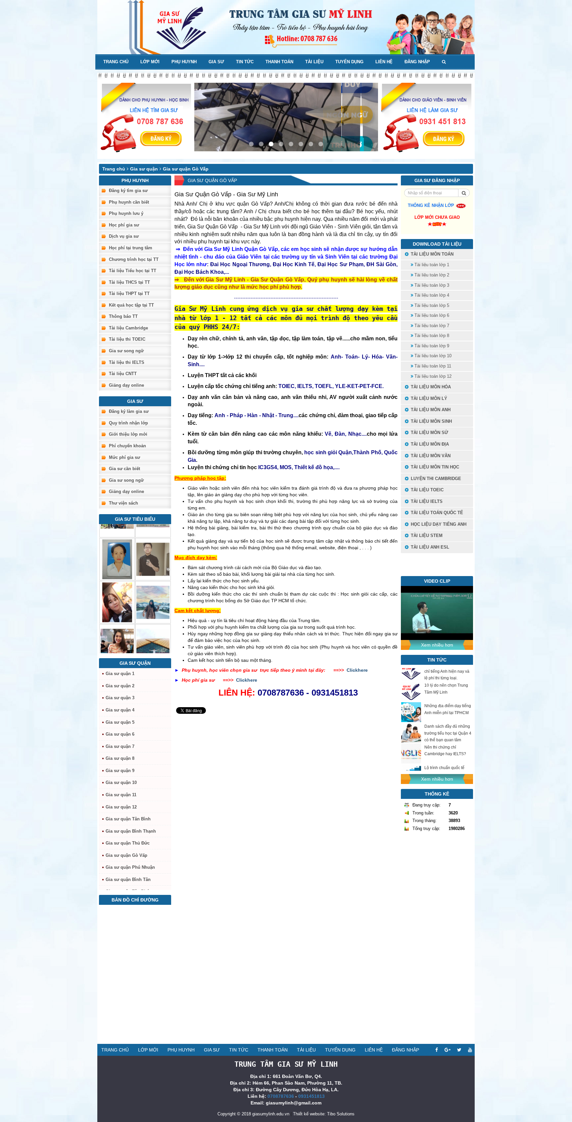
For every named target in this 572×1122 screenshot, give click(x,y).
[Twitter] (459, 1050)
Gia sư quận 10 (121, 782)
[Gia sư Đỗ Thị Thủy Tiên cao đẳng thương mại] (117, 588)
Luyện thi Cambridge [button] (435, 478)
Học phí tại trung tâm (130, 247)
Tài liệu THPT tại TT (129, 293)
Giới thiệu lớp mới (128, 434)
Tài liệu (314, 61)
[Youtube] (470, 1050)
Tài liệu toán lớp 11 (432, 366)
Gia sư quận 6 (120, 734)
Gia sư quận (144, 168)
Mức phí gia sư (124, 457)
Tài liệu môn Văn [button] (430, 455)
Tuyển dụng (349, 61)
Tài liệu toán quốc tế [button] (436, 512)
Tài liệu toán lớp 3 (431, 285)
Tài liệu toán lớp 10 (432, 355)
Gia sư (216, 61)
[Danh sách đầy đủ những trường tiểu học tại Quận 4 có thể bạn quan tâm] (411, 720)
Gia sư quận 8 (120, 758)
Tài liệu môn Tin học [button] (434, 466)
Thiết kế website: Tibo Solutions (324, 1113)
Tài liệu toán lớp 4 (431, 295)
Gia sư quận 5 (120, 722)
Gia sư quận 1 (120, 673)
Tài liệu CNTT (123, 373)
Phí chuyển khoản (127, 445)
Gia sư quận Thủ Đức (128, 843)
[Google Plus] (447, 1050)
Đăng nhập (417, 61)
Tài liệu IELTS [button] (426, 501)
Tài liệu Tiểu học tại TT (132, 270)
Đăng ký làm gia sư (129, 411)
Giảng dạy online (126, 385)
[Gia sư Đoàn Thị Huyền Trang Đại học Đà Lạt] (153, 588)
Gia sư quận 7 (120, 746)
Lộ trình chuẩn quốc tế (444, 755)
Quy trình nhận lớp (128, 422)
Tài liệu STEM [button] (426, 535)
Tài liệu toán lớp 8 (431, 335)
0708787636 (280, 1096)
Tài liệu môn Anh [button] (430, 409)
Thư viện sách (123, 503)
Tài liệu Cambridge (128, 327)
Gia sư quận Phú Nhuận (130, 867)
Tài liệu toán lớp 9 (431, 345)
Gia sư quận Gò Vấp (186, 168)
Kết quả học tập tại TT (131, 305)
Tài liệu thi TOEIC (127, 339)
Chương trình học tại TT (134, 259)
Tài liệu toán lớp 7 (431, 325)
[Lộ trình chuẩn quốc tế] (411, 761)
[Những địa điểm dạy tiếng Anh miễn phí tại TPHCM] (411, 699)
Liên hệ (384, 61)
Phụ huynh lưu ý (126, 213)
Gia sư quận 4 (120, 709)
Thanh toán (279, 61)
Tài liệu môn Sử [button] (428, 432)
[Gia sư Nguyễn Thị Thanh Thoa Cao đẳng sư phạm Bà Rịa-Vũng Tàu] (117, 545)
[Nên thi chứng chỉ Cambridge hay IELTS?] (411, 741)
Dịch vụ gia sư (124, 236)
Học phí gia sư (124, 224)
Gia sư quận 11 (121, 794)
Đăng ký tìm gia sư (128, 190)
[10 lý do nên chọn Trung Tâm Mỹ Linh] (411, 679)
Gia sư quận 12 (121, 807)
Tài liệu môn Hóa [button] (430, 386)
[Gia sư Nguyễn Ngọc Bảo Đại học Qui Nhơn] (153, 631)
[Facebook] (437, 1050)
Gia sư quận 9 (120, 770)
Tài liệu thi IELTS (126, 362)
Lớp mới (150, 61)
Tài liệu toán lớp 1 (431, 264)
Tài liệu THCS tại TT (129, 282)
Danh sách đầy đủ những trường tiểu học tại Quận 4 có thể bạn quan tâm (447, 720)
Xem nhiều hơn (437, 645)
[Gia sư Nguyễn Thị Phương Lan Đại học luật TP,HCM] (117, 631)
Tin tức (245, 61)
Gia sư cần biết (124, 468)
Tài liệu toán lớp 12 (432, 376)
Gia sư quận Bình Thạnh (131, 831)
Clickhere (357, 670)
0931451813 (311, 1096)
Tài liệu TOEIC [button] (426, 489)
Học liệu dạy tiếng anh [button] (437, 524)
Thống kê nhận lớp (431, 205)
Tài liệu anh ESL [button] (429, 547)
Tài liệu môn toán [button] (431, 254)
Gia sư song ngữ (126, 350)
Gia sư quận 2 (120, 685)
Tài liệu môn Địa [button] (429, 444)
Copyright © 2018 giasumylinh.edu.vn (253, 1113)
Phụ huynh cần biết (129, 202)
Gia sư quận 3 (120, 697)
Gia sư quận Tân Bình (128, 818)
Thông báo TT (123, 316)
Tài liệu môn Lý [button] (428, 398)
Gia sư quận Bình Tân (128, 879)
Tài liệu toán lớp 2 (431, 274)
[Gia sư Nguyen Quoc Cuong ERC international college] (153, 545)
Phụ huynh (184, 61)
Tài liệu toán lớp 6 (431, 315)
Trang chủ (115, 61)
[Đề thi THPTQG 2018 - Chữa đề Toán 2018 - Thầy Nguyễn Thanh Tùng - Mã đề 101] (437, 612)
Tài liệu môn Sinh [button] (430, 421)
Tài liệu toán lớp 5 (431, 305)
